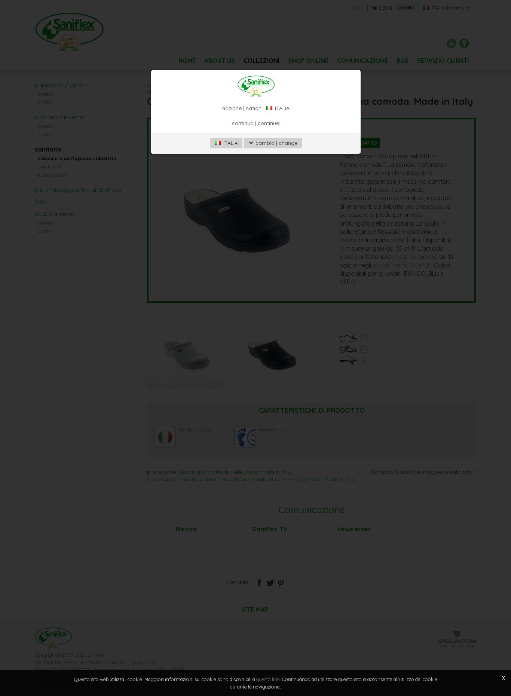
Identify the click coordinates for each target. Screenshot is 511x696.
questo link (268, 679)
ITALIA (230, 143)
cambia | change (275, 143)
